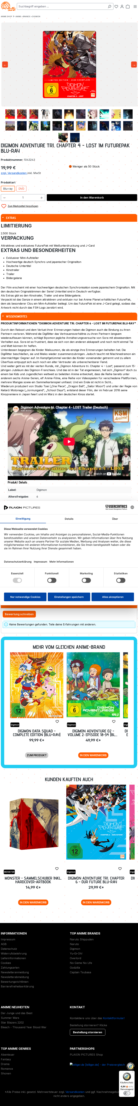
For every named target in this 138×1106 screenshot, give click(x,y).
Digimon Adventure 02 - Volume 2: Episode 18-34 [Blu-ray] (93, 732)
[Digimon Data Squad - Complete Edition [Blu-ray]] (36, 685)
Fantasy (6, 1059)
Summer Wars (10, 1017)
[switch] (127, 1093)
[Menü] (135, 6)
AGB (4, 944)
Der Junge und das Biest (16, 1013)
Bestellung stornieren (87, 1032)
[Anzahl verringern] (4, 197)
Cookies (6, 963)
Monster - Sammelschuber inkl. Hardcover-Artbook (33, 880)
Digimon (75, 948)
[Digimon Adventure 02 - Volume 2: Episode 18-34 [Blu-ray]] (93, 684)
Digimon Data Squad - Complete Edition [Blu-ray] (36, 732)
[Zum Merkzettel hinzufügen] (57, 721)
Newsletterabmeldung (15, 977)
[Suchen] (109, 6)
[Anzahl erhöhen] (41, 197)
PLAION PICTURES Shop (86, 1054)
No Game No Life (81, 963)
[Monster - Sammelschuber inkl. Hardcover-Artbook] (33, 823)
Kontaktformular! (114, 1018)
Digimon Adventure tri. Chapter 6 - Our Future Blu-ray (96, 880)
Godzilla (75, 967)
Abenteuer (7, 1054)
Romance (7, 1068)
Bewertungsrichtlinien (14, 981)
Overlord (75, 958)
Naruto (74, 944)
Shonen (6, 1073)
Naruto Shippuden (82, 939)
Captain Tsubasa (80, 972)
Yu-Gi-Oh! (76, 953)
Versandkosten (74, 1092)
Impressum (8, 939)
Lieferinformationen (13, 958)
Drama (5, 1064)
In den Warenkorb (92, 197)
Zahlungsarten (10, 967)
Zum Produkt (37, 755)
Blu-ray (8, 188)
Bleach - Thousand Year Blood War (23, 1027)
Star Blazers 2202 (12, 1022)
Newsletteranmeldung (15, 972)
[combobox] (61, 6)
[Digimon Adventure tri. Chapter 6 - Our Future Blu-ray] (96, 822)
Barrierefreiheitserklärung (17, 986)
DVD (21, 188)
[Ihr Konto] (122, 6)
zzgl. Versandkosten (14, 173)
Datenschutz (9, 948)
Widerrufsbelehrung (14, 953)
